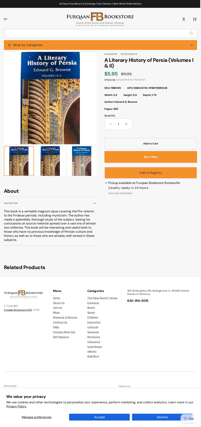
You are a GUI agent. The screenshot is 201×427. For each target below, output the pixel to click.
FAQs (55, 327)
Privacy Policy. (16, 406)
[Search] (189, 33)
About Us (58, 302)
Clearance (91, 341)
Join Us (56, 307)
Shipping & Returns (64, 317)
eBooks (90, 351)
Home (55, 298)
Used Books (92, 346)
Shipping (108, 79)
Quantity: (108, 115)
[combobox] (99, 33)
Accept (99, 417)
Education (92, 322)
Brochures (91, 337)
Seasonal (91, 332)
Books (89, 307)
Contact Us (59, 322)
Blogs (55, 312)
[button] (5, 19)
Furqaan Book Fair (63, 332)
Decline (162, 417)
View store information (119, 193)
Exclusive (91, 302)
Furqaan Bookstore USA (18, 310)
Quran (89, 312)
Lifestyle (90, 327)
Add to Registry (148, 173)
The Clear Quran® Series (100, 298)
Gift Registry (60, 337)
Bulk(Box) (91, 356)
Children (90, 317)
